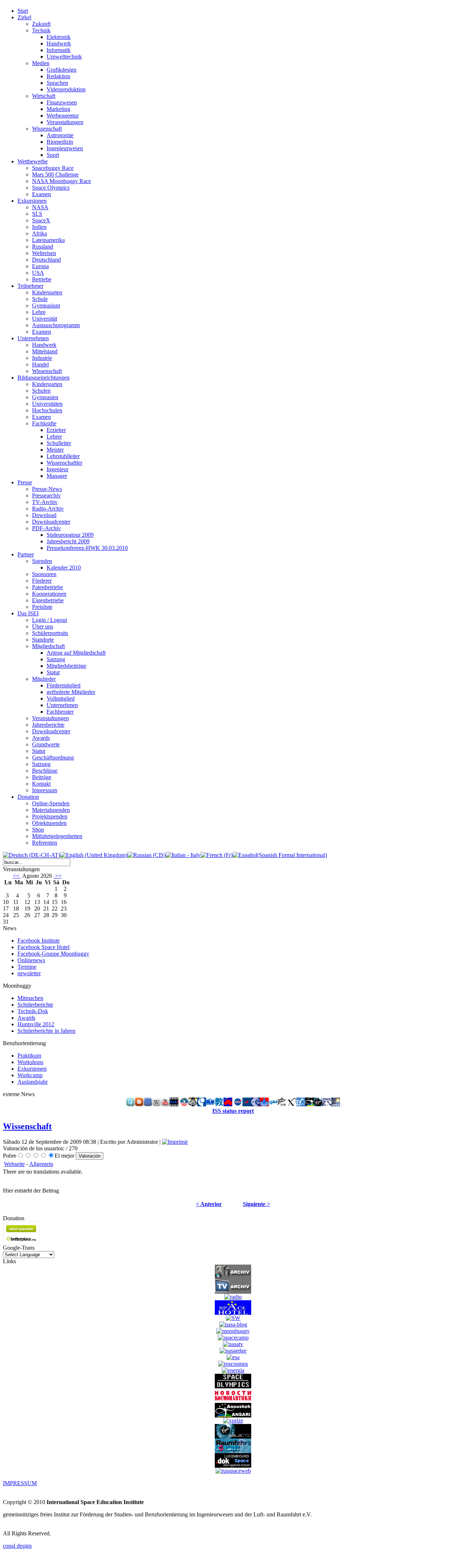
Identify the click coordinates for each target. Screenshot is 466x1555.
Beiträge (41, 777)
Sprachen (57, 83)
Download (44, 515)
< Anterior (209, 1204)
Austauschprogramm (56, 325)
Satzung (56, 659)
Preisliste (42, 607)
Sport (53, 155)
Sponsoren (44, 574)
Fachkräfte (44, 423)
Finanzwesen (62, 102)
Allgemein (41, 1164)
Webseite (14, 1164)
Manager (57, 476)
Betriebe (41, 279)
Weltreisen (44, 253)
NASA (40, 207)
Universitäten (47, 404)
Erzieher (56, 430)
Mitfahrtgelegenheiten (57, 836)
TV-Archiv (45, 502)
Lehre (39, 312)
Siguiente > (256, 1204)
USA (38, 273)
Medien (41, 63)
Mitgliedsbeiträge (66, 666)
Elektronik (59, 37)
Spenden (42, 561)
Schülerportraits (50, 633)
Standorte (43, 639)
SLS (37, 214)
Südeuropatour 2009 (70, 535)
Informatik (59, 50)
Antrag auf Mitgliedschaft (76, 653)
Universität (44, 319)
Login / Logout (49, 620)
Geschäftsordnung (53, 757)
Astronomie (60, 135)
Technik (41, 30)
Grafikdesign (61, 70)
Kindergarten (47, 292)
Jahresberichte (48, 725)
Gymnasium (46, 305)
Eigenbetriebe (48, 600)
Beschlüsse (45, 770)
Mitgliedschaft (48, 646)
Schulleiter (59, 443)
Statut (53, 672)
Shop (38, 829)
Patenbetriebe (47, 587)
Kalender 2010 (64, 567)
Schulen (41, 391)
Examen (41, 194)
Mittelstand (45, 351)
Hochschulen (47, 410)
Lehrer (54, 436)
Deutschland (46, 260)
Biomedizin (60, 142)
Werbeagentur (63, 115)
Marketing (58, 109)
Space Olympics (51, 188)
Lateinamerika (48, 240)
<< (17, 876)
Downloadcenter (51, 522)
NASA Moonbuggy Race (61, 181)
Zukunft (41, 24)
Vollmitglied (61, 698)
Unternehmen (62, 705)
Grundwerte (46, 744)
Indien (39, 227)
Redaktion (58, 76)
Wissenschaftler (64, 463)
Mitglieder (44, 679)
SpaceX (41, 220)
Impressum (44, 790)
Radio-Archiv (48, 508)
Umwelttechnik (64, 56)
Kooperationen (49, 594)
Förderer (42, 581)
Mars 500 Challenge (55, 174)
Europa (40, 266)
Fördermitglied (63, 685)
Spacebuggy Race (53, 168)
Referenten (44, 843)
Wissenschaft (47, 129)
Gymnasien (45, 397)
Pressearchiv (46, 495)
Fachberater (60, 712)
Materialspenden (51, 810)
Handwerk (59, 43)
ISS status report (233, 1111)
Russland (42, 246)
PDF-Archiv (46, 528)
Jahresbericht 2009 (68, 541)
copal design (17, 1546)
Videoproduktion (66, 89)
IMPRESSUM (20, 1483)
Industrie (42, 358)
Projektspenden (49, 816)
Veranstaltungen (65, 122)
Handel (40, 364)
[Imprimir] (175, 1142)
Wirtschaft (43, 96)
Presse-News (47, 489)
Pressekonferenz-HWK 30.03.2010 (87, 548)
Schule (40, 299)
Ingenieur (57, 469)
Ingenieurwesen (65, 148)
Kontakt (41, 784)
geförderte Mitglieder (71, 692)
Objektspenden (49, 823)
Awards (41, 738)
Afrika (39, 233)
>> (58, 876)
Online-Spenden (51, 803)
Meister (55, 450)
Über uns (42, 626)
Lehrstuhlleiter (63, 456)
